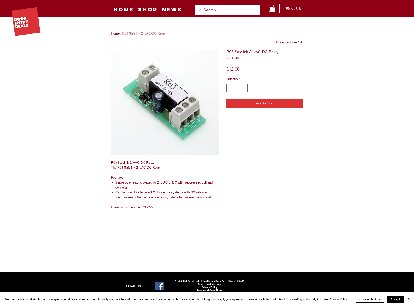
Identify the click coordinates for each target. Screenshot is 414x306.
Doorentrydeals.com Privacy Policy (209, 286)
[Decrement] (230, 88)
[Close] (408, 299)
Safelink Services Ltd (190, 281)
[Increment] (244, 88)
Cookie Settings (370, 299)
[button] (272, 8)
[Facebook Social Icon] (159, 286)
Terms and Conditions (209, 290)
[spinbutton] (237, 88)
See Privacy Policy (335, 299)
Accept (395, 299)
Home (115, 33)
